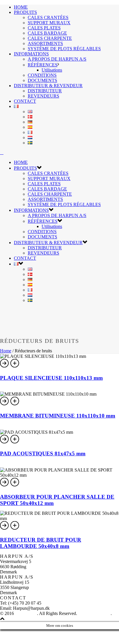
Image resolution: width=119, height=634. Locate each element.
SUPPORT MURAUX (49, 22)
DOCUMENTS (42, 80)
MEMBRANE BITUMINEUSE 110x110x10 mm (57, 416)
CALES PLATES (44, 27)
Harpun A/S (26, 613)
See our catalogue (94, 613)
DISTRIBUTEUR (45, 90)
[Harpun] (1, 152)
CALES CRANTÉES (48, 17)
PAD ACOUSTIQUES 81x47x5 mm (42, 453)
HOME (21, 7)
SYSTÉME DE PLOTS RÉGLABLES (64, 48)
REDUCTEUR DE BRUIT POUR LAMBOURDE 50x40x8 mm (40, 542)
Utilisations (52, 70)
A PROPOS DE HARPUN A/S (57, 59)
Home (5, 350)
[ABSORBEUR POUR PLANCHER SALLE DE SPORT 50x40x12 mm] (15, 485)
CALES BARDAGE (47, 33)
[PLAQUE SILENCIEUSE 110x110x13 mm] (15, 366)
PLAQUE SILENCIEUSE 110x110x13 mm (51, 378)
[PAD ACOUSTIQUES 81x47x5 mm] (15, 442)
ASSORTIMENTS (45, 43)
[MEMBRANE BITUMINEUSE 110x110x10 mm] (15, 404)
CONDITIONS (42, 75)
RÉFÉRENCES (42, 64)
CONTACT (25, 101)
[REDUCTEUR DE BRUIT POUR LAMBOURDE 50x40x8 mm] (15, 528)
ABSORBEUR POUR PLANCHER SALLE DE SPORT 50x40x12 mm (57, 499)
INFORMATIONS (31, 53)
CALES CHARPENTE (50, 38)
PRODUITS (25, 12)
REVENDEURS (43, 95)
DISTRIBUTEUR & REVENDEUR (48, 85)
